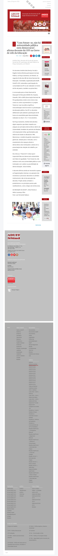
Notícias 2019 (32, 379)
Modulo (18, 359)
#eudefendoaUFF (11, 514)
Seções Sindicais (20, 343)
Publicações (10, 486)
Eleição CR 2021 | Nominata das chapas (33, 458)
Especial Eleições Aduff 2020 (33, 470)
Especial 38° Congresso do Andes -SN (34, 406)
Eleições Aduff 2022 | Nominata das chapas (34, 447)
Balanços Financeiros (19, 340)
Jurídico (21, 486)
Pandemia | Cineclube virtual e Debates (33, 415)
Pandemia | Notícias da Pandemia (34, 420)
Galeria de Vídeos (36, 494)
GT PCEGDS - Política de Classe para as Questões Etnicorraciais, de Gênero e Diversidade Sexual (17, 544)
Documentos (32, 327)
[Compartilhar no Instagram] (31, 56)
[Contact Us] (14, 255)
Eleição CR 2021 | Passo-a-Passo (33, 462)
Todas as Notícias (33, 386)
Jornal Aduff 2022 (11, 490)
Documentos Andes (32, 334)
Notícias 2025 (32, 367)
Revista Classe (10, 509)
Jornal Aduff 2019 (11, 494)
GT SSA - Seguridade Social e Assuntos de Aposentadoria (39, 539)
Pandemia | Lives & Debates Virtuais (33, 411)
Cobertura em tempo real (34, 354)
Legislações (31, 337)
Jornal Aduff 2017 (11, 497)
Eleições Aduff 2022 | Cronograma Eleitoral (34, 430)
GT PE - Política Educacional (14, 530)
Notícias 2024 (32, 369)
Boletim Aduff (10, 512)
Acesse (47, 122)
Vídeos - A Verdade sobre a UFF (36, 491)
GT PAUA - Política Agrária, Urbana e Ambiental (38, 527)
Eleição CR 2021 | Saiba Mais (33, 466)
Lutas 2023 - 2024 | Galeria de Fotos (34, 400)
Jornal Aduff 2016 (11, 499)
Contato (18, 357)
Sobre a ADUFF (20, 327)
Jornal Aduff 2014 (11, 505)
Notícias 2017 (32, 382)
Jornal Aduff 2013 (11, 507)
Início (8, 327)
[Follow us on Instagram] (44, 24)
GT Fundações (11, 533)
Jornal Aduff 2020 (11, 492)
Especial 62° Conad (33, 402)
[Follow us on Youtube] (40, 24)
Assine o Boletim (20, 355)
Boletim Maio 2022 (47, 92)
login (7, 552)
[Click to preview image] (26, 211)
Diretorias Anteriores (19, 345)
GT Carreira (32, 530)
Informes (22, 494)
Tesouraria (19, 337)
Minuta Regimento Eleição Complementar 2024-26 (33, 347)
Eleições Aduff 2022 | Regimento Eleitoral (34, 435)
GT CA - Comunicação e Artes (36, 533)
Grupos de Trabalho (12, 523)
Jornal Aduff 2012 (11, 503)
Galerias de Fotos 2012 (36, 504)
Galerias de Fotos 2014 (36, 496)
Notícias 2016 (32, 384)
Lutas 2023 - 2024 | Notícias (34, 392)
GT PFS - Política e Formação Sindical (38, 535)
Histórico (18, 331)
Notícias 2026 (32, 366)
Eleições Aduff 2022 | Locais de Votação (34, 452)
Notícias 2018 (32, 380)
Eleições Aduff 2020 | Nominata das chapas (34, 478)
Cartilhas (9, 510)
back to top (38, 225)
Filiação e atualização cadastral (21, 349)
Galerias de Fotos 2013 (36, 500)
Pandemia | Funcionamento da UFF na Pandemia (33, 424)
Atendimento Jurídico (23, 491)
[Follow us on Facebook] (35, 24)
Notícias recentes (33, 364)
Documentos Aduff (33, 331)
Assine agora (47, 165)
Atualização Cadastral (19, 353)
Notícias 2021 (32, 375)
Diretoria (18, 333)
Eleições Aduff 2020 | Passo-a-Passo (34, 473)
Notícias (31, 360)
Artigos (9, 516)
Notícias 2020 (32, 377)
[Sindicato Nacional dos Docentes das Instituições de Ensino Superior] (11, 280)
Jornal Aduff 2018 (11, 496)
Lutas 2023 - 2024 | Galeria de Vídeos (34, 396)
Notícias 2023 (32, 371)
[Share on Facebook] (34, 56)
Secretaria (18, 335)
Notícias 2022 (32, 373)
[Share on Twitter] (36, 56)
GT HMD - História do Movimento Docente (16, 536)
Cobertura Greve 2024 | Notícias (33, 389)
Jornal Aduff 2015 (11, 501)
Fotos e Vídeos (35, 486)
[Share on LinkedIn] (39, 56)
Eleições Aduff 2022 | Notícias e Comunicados (34, 441)
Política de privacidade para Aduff (33, 341)
